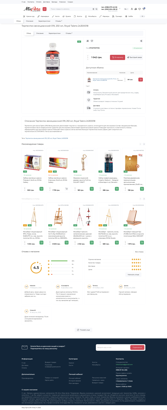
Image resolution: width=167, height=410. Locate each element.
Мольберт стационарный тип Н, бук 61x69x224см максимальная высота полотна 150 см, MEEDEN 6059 (57, 235)
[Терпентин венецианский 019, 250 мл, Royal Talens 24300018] (52, 58)
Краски (71, 363)
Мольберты (96, 365)
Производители (27, 378)
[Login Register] (132, 9)
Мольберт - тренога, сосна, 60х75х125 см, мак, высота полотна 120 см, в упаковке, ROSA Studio (108, 235)
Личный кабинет (75, 378)
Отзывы (58, 21)
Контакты (31, 2)
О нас (24, 2)
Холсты (94, 362)
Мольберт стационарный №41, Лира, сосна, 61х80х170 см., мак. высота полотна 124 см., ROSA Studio (32, 235)
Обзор (18, 21)
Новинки (62, 2)
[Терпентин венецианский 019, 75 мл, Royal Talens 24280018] (89, 79)
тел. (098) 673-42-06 (109, 7)
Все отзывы (139, 252)
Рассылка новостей (99, 378)
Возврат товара (50, 362)
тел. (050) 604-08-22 (109, 9)
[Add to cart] (140, 79)
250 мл (49, 138)
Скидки (70, 2)
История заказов (75, 381)
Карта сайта (49, 380)
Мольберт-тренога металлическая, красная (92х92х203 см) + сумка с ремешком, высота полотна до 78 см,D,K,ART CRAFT (83, 235)
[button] (140, 144)
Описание (29, 21)
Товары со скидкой (52, 378)
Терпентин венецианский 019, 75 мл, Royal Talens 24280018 (105, 79)
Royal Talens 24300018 (60, 138)
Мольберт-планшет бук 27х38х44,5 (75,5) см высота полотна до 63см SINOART (134, 234)
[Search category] (93, 9)
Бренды (54, 2)
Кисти (71, 365)
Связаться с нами (98, 380)
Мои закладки (74, 383)
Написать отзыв (133, 275)
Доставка (46, 2)
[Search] (96, 9)
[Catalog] (44, 9)
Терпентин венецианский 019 (36, 138)
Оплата (38, 2)
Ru (125, 9)
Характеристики (44, 21)
